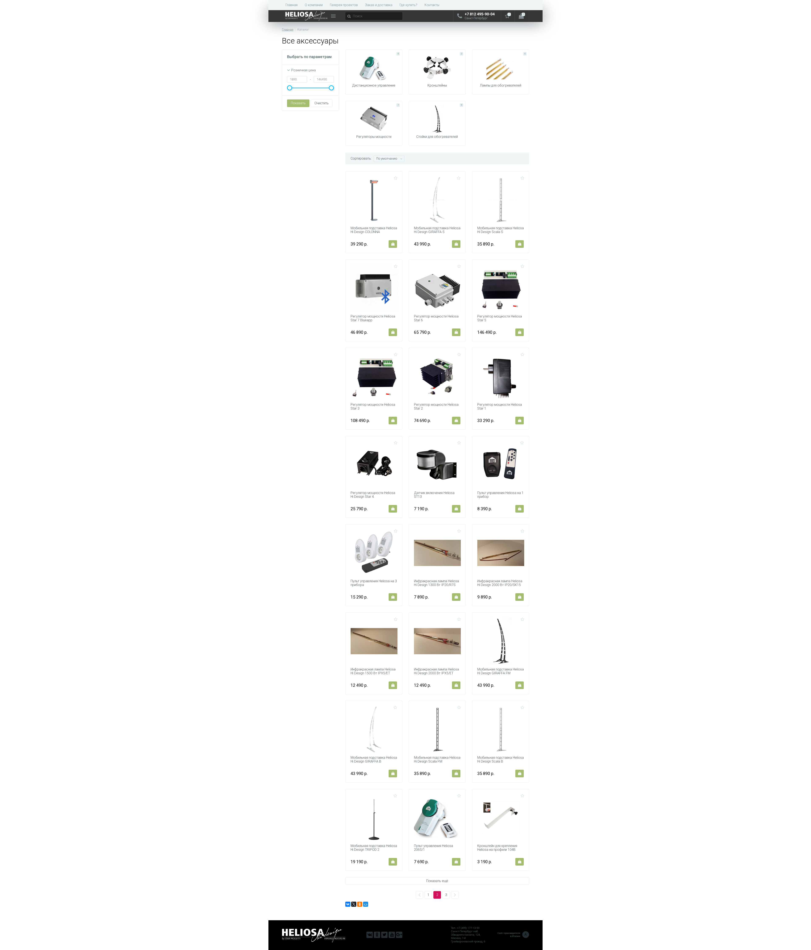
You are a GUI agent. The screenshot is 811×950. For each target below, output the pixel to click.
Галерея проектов (344, 5)
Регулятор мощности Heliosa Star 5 (499, 318)
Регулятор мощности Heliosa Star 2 (436, 406)
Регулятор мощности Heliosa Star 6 (436, 318)
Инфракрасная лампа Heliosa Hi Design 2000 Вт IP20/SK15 (499, 583)
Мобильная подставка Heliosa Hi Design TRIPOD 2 (374, 848)
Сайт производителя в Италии (512, 935)
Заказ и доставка (378, 5)
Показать (298, 103)
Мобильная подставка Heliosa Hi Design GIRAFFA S (437, 230)
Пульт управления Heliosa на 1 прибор (500, 495)
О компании (314, 5)
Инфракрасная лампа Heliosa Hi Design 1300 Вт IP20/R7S (436, 583)
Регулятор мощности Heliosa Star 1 (499, 406)
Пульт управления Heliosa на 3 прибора (374, 583)
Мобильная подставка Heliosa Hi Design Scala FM (437, 759)
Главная (292, 5)
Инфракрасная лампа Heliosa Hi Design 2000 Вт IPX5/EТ (436, 671)
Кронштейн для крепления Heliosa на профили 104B (497, 848)
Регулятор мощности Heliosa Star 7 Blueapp (373, 318)
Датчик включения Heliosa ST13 (434, 495)
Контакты (432, 5)
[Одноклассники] (359, 904)
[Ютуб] (392, 935)
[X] (353, 904)
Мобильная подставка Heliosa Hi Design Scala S (500, 230)
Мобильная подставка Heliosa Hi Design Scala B (500, 759)
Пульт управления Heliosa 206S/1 (433, 848)
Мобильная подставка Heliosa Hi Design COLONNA (374, 230)
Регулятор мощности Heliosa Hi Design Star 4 (373, 495)
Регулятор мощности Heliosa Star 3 (373, 406)
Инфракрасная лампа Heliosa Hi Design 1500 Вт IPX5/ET (373, 671)
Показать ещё (437, 881)
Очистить (321, 103)
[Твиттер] (384, 935)
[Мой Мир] (365, 904)
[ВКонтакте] (347, 904)
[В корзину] (393, 244)
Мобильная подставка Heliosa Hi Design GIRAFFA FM (500, 671)
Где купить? (408, 5)
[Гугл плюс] (399, 935)
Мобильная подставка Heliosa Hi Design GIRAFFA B (374, 759)
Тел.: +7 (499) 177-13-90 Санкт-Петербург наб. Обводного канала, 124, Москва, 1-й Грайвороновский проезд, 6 (468, 934)
